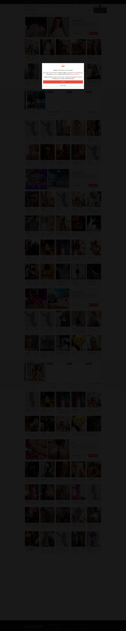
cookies (55, 74)
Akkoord (63, 81)
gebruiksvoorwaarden (74, 74)
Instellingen (63, 85)
